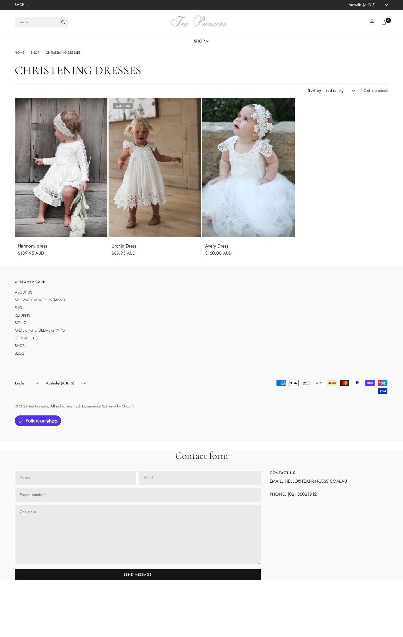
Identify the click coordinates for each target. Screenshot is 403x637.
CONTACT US (26, 338)
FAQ (18, 307)
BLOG (19, 353)
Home (19, 52)
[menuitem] (22, 5)
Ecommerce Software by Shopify (108, 406)
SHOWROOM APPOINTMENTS (40, 300)
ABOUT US (23, 292)
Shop (35, 52)
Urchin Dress (124, 246)
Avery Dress (216, 246)
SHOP (19, 4)
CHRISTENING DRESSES (63, 52)
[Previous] (19, 167)
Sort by (314, 90)
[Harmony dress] (61, 167)
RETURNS (22, 315)
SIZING (21, 322)
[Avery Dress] (248, 167)
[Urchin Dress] (155, 167)
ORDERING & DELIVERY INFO (40, 330)
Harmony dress (32, 246)
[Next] (103, 167)
